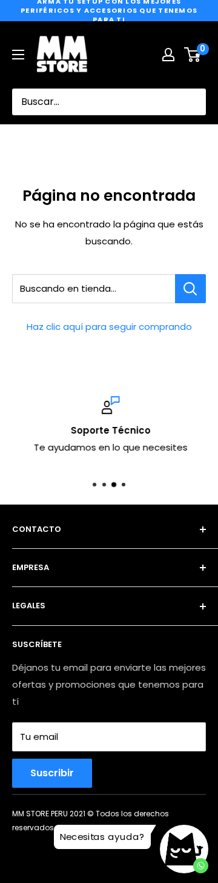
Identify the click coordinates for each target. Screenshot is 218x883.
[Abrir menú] (18, 54)
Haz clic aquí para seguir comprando (109, 326)
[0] (192, 54)
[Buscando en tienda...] (190, 288)
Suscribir (52, 773)
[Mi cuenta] (168, 54)
